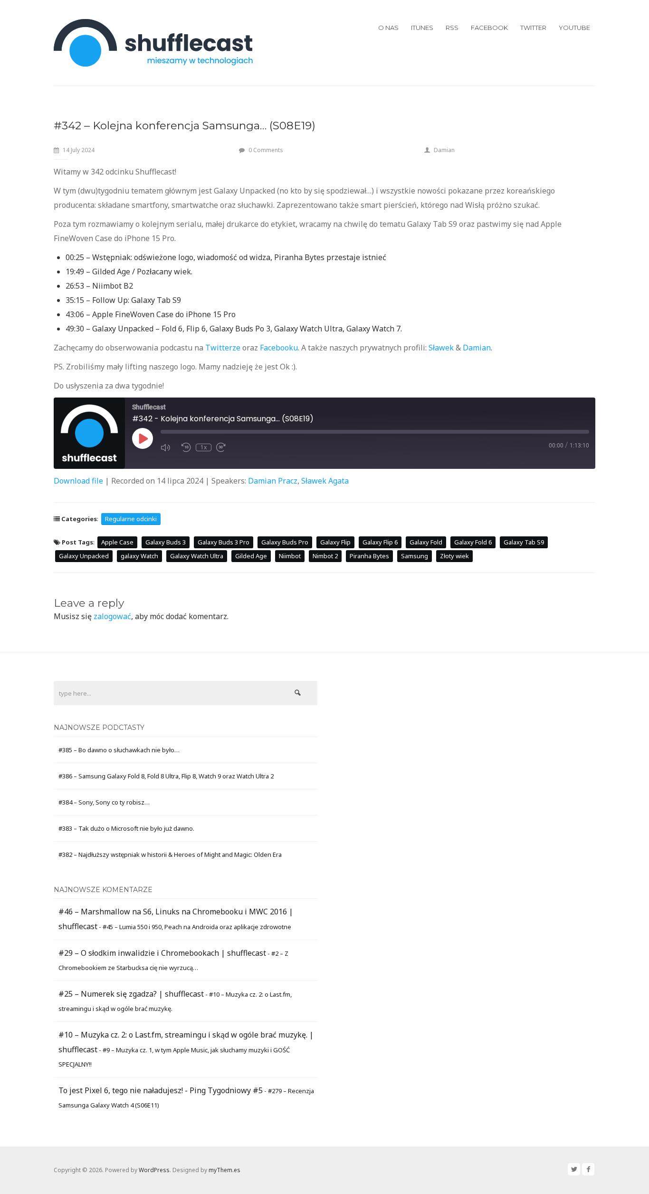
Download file (78, 481)
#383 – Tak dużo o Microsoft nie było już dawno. (126, 828)
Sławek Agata (325, 481)
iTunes (422, 27)
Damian (444, 150)
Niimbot (290, 556)
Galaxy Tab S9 (524, 542)
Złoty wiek (454, 556)
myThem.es (224, 1170)
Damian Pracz (272, 481)
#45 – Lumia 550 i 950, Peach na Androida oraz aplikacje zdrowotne (197, 926)
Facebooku (279, 347)
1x (203, 447)
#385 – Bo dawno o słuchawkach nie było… (119, 750)
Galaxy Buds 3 (165, 542)
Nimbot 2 (325, 556)
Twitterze (222, 347)
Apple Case (117, 542)
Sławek (441, 347)
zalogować (112, 616)
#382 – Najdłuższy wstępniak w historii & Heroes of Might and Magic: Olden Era (170, 854)
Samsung (414, 556)
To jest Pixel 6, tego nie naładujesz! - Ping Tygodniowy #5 (160, 1090)
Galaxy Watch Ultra (196, 556)
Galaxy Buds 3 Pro (223, 542)
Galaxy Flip (335, 542)
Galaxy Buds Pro (284, 542)
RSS (452, 27)
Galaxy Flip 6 (380, 542)
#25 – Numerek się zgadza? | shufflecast (131, 994)
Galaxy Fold (426, 542)
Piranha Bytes (369, 556)
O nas (388, 27)
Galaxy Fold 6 (473, 542)
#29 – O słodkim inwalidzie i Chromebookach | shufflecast (162, 953)
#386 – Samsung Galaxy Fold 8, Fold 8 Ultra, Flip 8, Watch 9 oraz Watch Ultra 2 (166, 776)
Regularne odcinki (131, 518)
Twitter (533, 27)
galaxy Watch (139, 556)
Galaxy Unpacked (84, 556)
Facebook (489, 27)
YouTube (574, 27)
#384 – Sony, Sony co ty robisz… (104, 802)
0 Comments (265, 150)
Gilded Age (251, 556)
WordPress (154, 1170)
